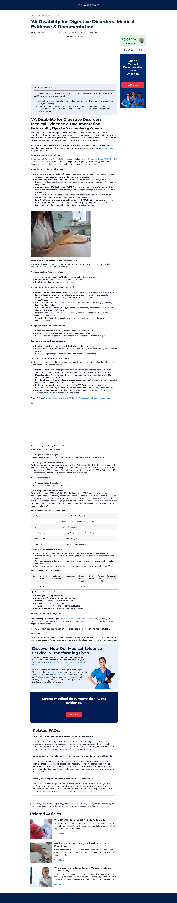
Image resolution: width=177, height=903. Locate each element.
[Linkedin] (136, 50)
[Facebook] (140, 50)
